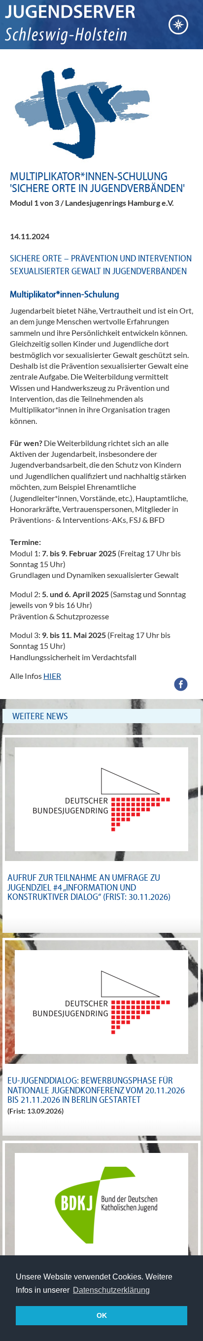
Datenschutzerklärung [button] (111, 1290)
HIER (52, 675)
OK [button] (102, 1315)
